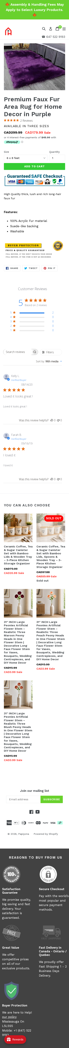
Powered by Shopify (46, 833)
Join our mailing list (34, 790)
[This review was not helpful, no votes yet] (58, 420)
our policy (9, 1017)
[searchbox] (17, 352)
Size (6, 151)
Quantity (54, 151)
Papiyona (23, 833)
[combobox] (49, 361)
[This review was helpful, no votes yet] (52, 420)
